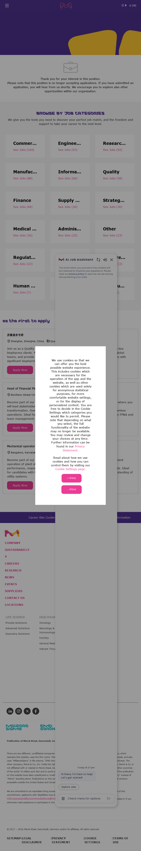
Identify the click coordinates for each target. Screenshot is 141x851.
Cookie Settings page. (70, 469)
